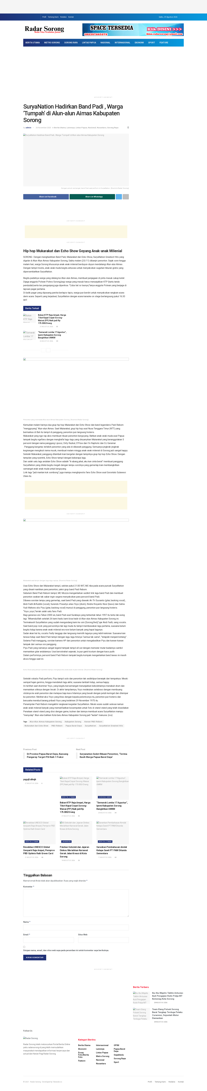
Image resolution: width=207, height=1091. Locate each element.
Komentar (28, 886)
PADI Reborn (57, 726)
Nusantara (101, 128)
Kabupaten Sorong (73, 722)
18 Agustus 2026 (68, 860)
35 (79, 816)
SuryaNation (90, 726)
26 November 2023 (43, 128)
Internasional (122, 42)
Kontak (71, 17)
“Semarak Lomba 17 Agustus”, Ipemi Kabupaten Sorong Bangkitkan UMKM (112, 805)
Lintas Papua (89, 42)
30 (115, 813)
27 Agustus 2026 (31, 783)
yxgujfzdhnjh (29, 779)
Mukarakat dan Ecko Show (36, 726)
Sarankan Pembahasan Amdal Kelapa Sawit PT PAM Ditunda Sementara (111, 850)
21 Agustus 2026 (31, 857)
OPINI (116, 1045)
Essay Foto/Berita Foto (83, 1054)
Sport (151, 42)
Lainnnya (71, 128)
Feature (164, 42)
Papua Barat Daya (74, 726)
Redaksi (63, 17)
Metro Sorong (52, 42)
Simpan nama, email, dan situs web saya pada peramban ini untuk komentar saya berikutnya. (66, 950)
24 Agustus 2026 (104, 813)
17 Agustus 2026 (104, 857)
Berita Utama (32, 42)
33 (79, 860)
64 (115, 857)
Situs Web (82, 934)
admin (28, 128)
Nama (27, 922)
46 (42, 857)
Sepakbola (119, 1055)
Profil (44, 17)
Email (26, 934)
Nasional (105, 42)
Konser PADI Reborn (93, 722)
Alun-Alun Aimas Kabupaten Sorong (46, 722)
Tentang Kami (53, 17)
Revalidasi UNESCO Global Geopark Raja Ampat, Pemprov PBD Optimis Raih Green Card (39, 850)
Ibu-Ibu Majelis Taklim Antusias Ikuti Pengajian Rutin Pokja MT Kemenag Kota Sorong (167, 996)
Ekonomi (139, 42)
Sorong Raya (71, 42)
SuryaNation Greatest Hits (111, 726)
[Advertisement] (103, 6)
